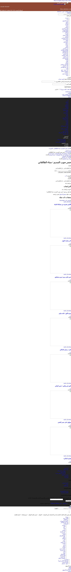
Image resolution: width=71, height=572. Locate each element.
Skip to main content (66, 0)
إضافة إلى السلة (67, 172)
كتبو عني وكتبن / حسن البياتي (63, 386)
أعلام (67, 22)
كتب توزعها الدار (64, 67)
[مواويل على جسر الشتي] (60, 418)
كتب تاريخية (65, 66)
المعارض (66, 476)
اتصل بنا (66, 477)
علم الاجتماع (65, 52)
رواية (67, 46)
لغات (67, 68)
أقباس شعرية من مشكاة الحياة (62, 204)
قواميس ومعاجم (64, 64)
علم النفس (65, 54)
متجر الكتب (65, 469)
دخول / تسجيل (65, 563)
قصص (66, 63)
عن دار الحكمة (65, 474)
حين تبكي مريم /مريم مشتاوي (63, 277)
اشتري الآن (61, 172)
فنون (67, 60)
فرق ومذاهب (65, 58)
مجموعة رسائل (64, 71)
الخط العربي (65, 30)
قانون (67, 62)
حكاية (67, 40)
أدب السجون (65, 20)
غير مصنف (65, 56)
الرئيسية (69, 152)
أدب (67, 19)
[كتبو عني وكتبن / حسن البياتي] (60, 382)
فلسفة (66, 59)
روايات (66, 44)
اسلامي (66, 27)
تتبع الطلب (65, 485)
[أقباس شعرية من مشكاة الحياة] (65, 200)
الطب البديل (65, 35)
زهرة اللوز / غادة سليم (65, 313)
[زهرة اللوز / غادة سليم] (60, 309)
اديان (67, 26)
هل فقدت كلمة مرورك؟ (65, 89)
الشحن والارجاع (64, 492)
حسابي (66, 484)
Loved (66, 18)
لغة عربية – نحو (64, 70)
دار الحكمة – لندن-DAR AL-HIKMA (59, 503)
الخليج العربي (65, 31)
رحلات (66, 43)
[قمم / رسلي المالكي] (60, 345)
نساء (67, 75)
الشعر (66, 34)
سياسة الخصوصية (64, 491)
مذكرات (66, 72)
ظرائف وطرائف (64, 50)
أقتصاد (66, 24)
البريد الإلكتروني (67, 499)
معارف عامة (65, 73)
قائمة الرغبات (65, 483)
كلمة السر (68, 84)
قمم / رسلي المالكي (65, 349)
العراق (66, 36)
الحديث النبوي (65, 28)
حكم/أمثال (65, 42)
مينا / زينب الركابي (66, 158)
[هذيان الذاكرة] (60, 454)
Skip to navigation (58, 0)
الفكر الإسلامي (65, 38)
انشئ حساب (61, 79)
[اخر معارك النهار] (60, 236)
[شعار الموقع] (62, 13)
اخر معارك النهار (66, 241)
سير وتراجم (65, 48)
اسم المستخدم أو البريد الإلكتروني (63, 81)
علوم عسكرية (65, 55)
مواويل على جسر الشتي (64, 422)
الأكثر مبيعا (63, 140)
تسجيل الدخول (67, 86)
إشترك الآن (68, 500)
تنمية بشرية (65, 39)
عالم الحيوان (65, 51)
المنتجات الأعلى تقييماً (60, 142)
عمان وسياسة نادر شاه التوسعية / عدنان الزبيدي (60, 154)
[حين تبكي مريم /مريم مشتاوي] (60, 273)
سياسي (66, 47)
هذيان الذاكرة (67, 458)
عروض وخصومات (61, 139)
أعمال (66, 23)
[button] (67, 201)
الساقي (66, 32)
